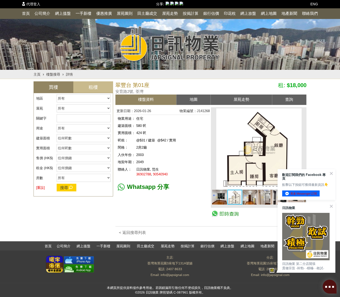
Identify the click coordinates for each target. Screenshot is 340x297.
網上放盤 (248, 13)
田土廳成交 (147, 13)
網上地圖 (269, 13)
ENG (314, 4)
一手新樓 (83, 13)
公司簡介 (42, 13)
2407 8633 (174, 269)
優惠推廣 (104, 13)
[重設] (40, 188)
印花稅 (230, 13)
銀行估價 (211, 13)
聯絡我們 (310, 13)
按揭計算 (190, 13)
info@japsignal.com (175, 275)
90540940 (160, 174)
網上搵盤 (63, 13)
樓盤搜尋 (53, 74)
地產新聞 (289, 13)
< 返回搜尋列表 (132, 232)
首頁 (26, 13)
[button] (301, 112)
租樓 (93, 87)
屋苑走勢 (170, 13)
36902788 (143, 174)
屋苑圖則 (125, 13)
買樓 (53, 87)
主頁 (37, 74)
